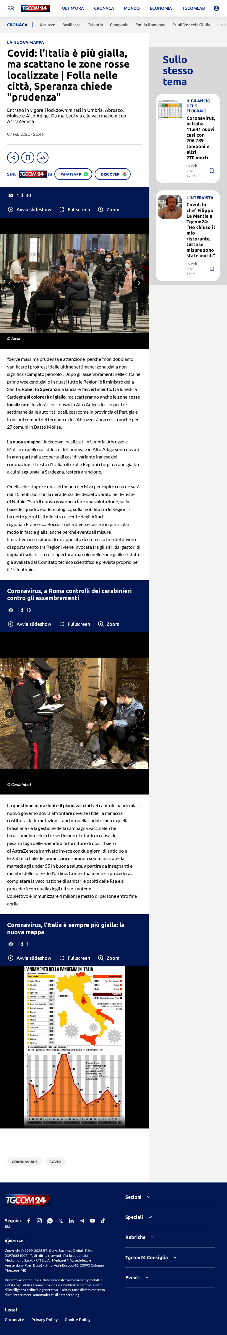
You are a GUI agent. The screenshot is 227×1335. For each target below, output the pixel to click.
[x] (61, 1221)
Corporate (14, 1319)
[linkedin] (71, 1221)
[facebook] (29, 1221)
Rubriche (135, 1237)
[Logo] (35, 8)
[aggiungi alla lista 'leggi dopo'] (27, 157)
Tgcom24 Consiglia (146, 1257)
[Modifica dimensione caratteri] (42, 157)
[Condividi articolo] (13, 157)
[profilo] (216, 8)
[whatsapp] (50, 1221)
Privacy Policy (44, 1319)
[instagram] (39, 1221)
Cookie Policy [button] (77, 1319)
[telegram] (82, 1221)
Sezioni (133, 1197)
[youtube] (92, 1221)
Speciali (134, 1217)
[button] (29, 209)
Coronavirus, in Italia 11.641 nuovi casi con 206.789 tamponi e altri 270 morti (201, 137)
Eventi (132, 1277)
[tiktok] (103, 1221)
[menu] (10, 8)
